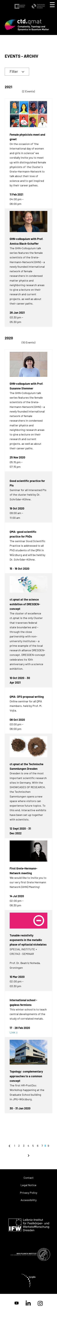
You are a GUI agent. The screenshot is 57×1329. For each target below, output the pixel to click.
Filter (14, 71)
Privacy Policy (28, 1192)
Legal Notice (28, 1185)
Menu (52, 4)
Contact (29, 1177)
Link (12, 1032)
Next (28, 1155)
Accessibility (29, 1200)
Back (9, 1146)
